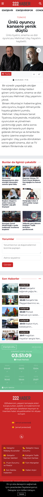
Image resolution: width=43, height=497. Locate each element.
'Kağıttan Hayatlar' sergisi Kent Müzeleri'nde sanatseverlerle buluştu (29, 337)
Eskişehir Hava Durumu (31, 449)
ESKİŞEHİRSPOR (24, 10)
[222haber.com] (21, 3)
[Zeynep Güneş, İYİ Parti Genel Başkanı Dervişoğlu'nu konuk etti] (32, 171)
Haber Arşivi (31, 470)
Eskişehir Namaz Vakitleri (11, 456)
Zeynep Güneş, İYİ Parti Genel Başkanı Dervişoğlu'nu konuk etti (32, 181)
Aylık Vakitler (9, 387)
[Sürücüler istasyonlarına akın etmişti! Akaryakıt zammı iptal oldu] (11, 171)
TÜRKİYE (21, 17)
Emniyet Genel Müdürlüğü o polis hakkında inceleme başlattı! (10, 226)
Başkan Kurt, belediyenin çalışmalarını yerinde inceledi (29, 325)
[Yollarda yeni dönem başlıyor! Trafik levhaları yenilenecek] (32, 216)
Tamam (21, 494)
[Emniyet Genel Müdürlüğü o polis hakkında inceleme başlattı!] (11, 216)
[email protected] (23, 423)
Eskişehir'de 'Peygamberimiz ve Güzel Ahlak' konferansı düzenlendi (29, 302)
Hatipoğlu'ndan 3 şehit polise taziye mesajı (30, 203)
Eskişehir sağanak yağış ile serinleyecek (27, 290)
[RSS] (22, 437)
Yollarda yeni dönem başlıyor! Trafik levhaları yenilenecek (32, 226)
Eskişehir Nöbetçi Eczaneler (12, 449)
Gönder (7, 265)
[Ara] (40, 3)
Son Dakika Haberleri (10, 471)
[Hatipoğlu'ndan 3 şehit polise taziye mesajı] (32, 194)
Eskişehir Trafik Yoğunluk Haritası (31, 456)
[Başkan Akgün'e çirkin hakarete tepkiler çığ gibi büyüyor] (11, 194)
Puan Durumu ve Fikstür (11, 464)
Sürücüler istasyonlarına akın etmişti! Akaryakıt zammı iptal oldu (10, 181)
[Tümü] (40, 278)
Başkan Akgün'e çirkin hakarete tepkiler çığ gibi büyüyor (9, 204)
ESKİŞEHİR (7, 10)
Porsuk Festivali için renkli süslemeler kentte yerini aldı (28, 314)
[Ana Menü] (3, 3)
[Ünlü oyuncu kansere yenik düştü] (21, 58)
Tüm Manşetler (32, 463)
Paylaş (7, 74)
